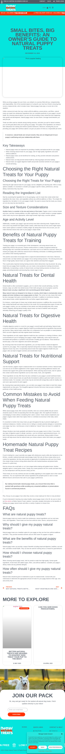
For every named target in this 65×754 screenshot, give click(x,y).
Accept (32, 747)
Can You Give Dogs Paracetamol (48, 608)
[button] (62, 734)
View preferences (55, 747)
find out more (18, 13)
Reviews (24, 727)
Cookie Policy (41, 751)
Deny (42, 747)
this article (8, 501)
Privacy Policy (48, 751)
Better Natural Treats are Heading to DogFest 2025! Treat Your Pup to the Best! (17, 655)
